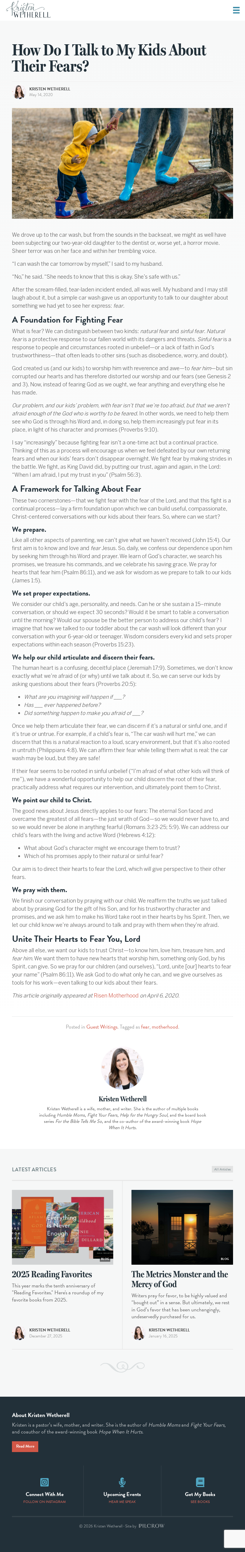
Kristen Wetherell (49, 89)
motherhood (165, 1027)
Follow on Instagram (44, 1502)
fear (145, 1027)
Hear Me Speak (122, 1502)
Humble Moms (164, 1425)
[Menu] (236, 10)
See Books (200, 1502)
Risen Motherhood (116, 995)
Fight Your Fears (207, 1425)
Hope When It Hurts (120, 1432)
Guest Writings (101, 1027)
